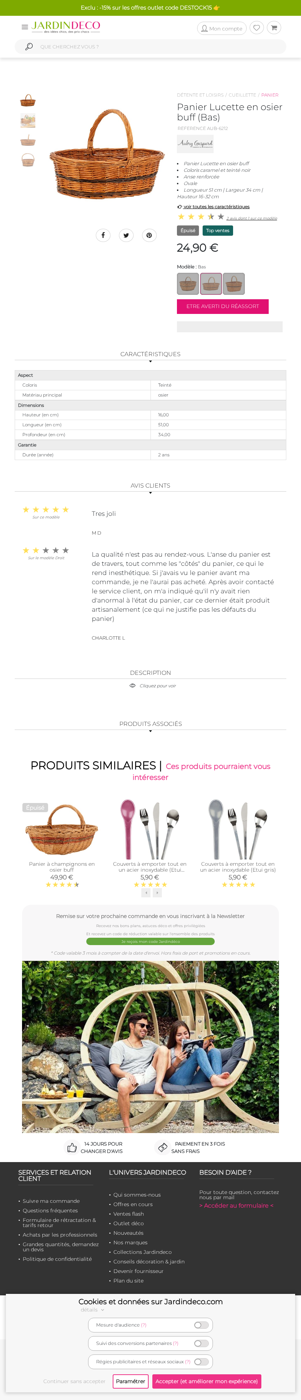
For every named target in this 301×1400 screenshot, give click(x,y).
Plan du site (128, 1280)
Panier (270, 95)
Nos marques (130, 1242)
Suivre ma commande (51, 1201)
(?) (143, 1325)
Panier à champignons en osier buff (62, 867)
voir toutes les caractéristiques (216, 206)
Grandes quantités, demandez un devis (61, 1247)
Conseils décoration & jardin (149, 1261)
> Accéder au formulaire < (236, 1205)
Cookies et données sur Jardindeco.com (151, 1301)
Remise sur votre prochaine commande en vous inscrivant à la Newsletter (150, 916)
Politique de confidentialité (57, 1259)
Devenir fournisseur (138, 1271)
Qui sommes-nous (137, 1194)
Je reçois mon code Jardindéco (151, 941)
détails (90, 1309)
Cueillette (242, 95)
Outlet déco (128, 1223)
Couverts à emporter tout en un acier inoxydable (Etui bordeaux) (149, 870)
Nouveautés (128, 1233)
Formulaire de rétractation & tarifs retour (59, 1223)
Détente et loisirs (200, 95)
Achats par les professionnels (60, 1234)
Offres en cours (133, 1204)
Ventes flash (128, 1214)
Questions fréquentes (50, 1210)
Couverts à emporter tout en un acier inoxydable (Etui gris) (238, 867)
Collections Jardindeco (142, 1252)
